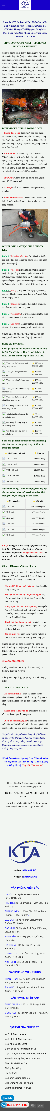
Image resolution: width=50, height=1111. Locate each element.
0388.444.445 (29, 870)
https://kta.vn (30, 876)
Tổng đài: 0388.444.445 (34, 552)
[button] (3, 4)
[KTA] (25, 5)
